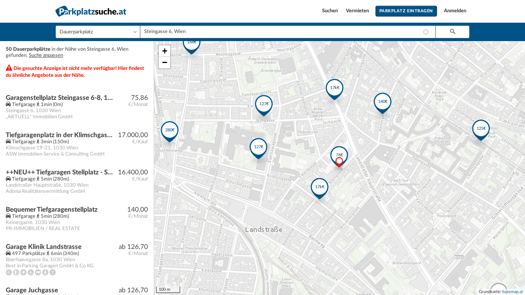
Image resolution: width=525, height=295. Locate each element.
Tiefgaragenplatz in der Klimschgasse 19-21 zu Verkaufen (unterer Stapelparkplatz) (60, 135)
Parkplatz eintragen (406, 11)
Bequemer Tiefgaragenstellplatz (52, 209)
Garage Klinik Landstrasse (43, 247)
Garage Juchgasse (32, 290)
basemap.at (512, 292)
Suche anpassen (46, 55)
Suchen (330, 10)
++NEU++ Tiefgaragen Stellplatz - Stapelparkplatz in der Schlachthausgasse (60, 172)
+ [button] (164, 51)
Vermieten (358, 10)
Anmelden (455, 10)
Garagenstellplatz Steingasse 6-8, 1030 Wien (60, 97)
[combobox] (288, 31)
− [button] (164, 62)
